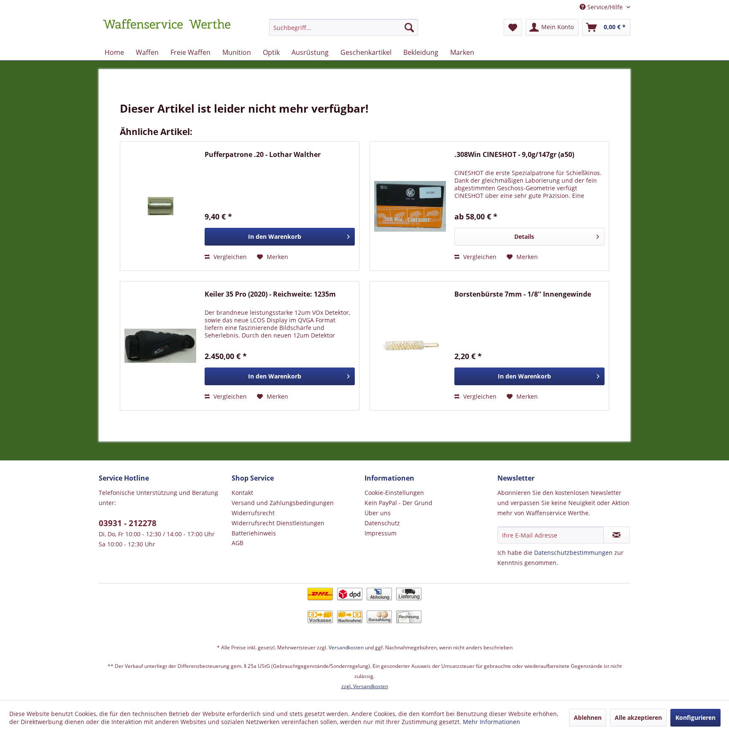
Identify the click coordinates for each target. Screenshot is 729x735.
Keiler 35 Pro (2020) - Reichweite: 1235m (270, 294)
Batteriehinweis (254, 533)
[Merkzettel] (513, 27)
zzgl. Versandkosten (364, 686)
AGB (237, 543)
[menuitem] (343, 31)
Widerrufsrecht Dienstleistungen (278, 523)
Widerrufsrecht (253, 513)
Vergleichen (229, 257)
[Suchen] (409, 27)
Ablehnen (588, 717)
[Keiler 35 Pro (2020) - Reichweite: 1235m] (160, 346)
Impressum (380, 533)
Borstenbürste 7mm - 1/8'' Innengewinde (522, 294)
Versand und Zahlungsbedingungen (283, 503)
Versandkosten (346, 647)
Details (524, 236)
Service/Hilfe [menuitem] (605, 7)
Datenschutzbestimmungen (573, 553)
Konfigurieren (695, 717)
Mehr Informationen (491, 722)
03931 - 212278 (128, 523)
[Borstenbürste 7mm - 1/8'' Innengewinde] (410, 346)
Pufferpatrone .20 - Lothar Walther (263, 154)
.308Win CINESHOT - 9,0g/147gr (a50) (514, 154)
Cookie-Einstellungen (394, 493)
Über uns (377, 513)
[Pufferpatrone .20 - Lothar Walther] (160, 206)
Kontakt (242, 493)
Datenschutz (382, 523)
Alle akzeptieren (638, 717)
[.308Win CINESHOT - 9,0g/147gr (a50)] (410, 206)
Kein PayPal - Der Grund (398, 503)
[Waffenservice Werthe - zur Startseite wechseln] (166, 29)
